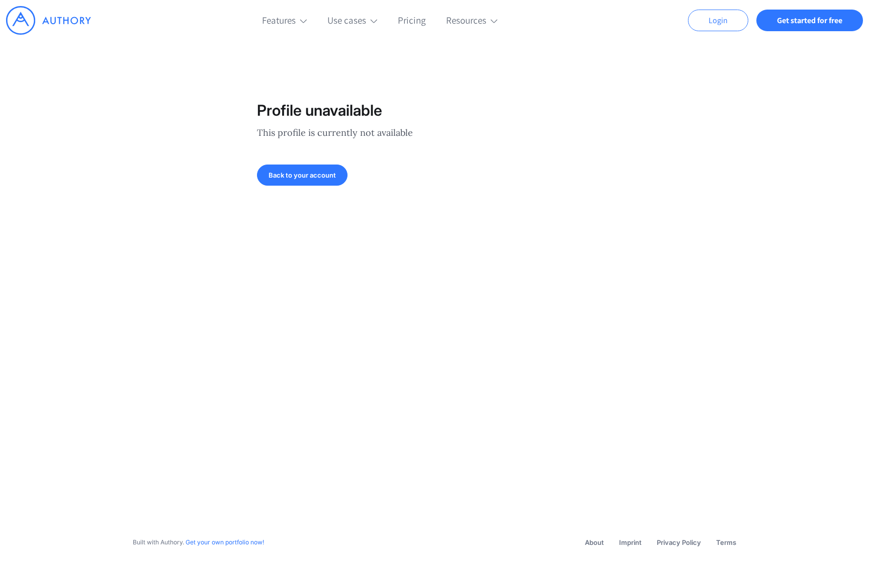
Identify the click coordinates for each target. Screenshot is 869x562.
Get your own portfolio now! (225, 542)
